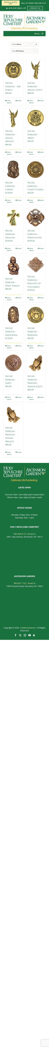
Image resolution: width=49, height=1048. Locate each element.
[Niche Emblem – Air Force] (13, 70)
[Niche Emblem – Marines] (35, 315)
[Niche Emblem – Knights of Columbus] (35, 264)
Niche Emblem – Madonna (11, 332)
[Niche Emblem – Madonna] (13, 315)
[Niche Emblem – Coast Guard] (35, 169)
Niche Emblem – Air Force (13, 86)
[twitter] (20, 635)
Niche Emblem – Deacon (10, 234)
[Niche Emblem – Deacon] (13, 217)
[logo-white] (24, 467)
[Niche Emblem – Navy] (13, 363)
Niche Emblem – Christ (10, 186)
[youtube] (29, 635)
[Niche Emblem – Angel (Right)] (13, 118)
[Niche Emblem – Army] (35, 118)
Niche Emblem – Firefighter (34, 234)
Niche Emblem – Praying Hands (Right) (10, 434)
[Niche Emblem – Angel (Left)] (35, 70)
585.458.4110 (20, 534)
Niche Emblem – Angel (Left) (34, 86)
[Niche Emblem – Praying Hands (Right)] (13, 414)
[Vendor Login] (34, 635)
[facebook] (15, 635)
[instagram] (25, 635)
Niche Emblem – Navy (10, 380)
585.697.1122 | (21, 583)
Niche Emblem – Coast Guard (35, 186)
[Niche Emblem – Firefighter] (35, 217)
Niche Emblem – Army (32, 134)
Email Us (31, 534)
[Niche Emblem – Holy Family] (13, 266)
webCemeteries (28, 627)
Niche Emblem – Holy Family (12, 282)
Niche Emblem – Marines (32, 332)
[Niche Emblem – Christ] (13, 169)
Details (19, 101)
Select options (9, 102)
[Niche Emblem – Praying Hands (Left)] (35, 363)
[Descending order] (36, 44)
